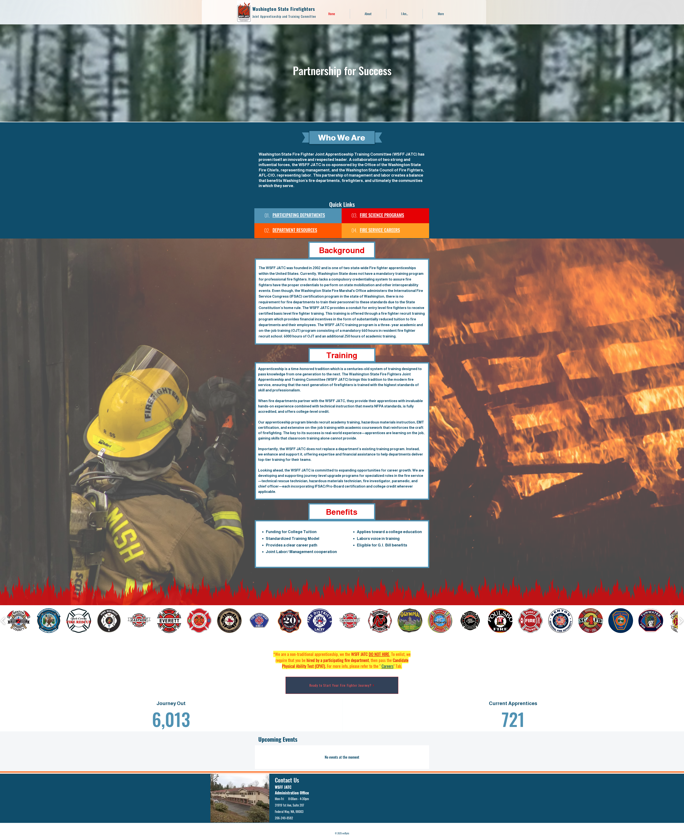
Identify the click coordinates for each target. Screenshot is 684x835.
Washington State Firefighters (283, 8)
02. (267, 230)
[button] (404, 14)
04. (354, 230)
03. (354, 215)
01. (267, 215)
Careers (387, 666)
